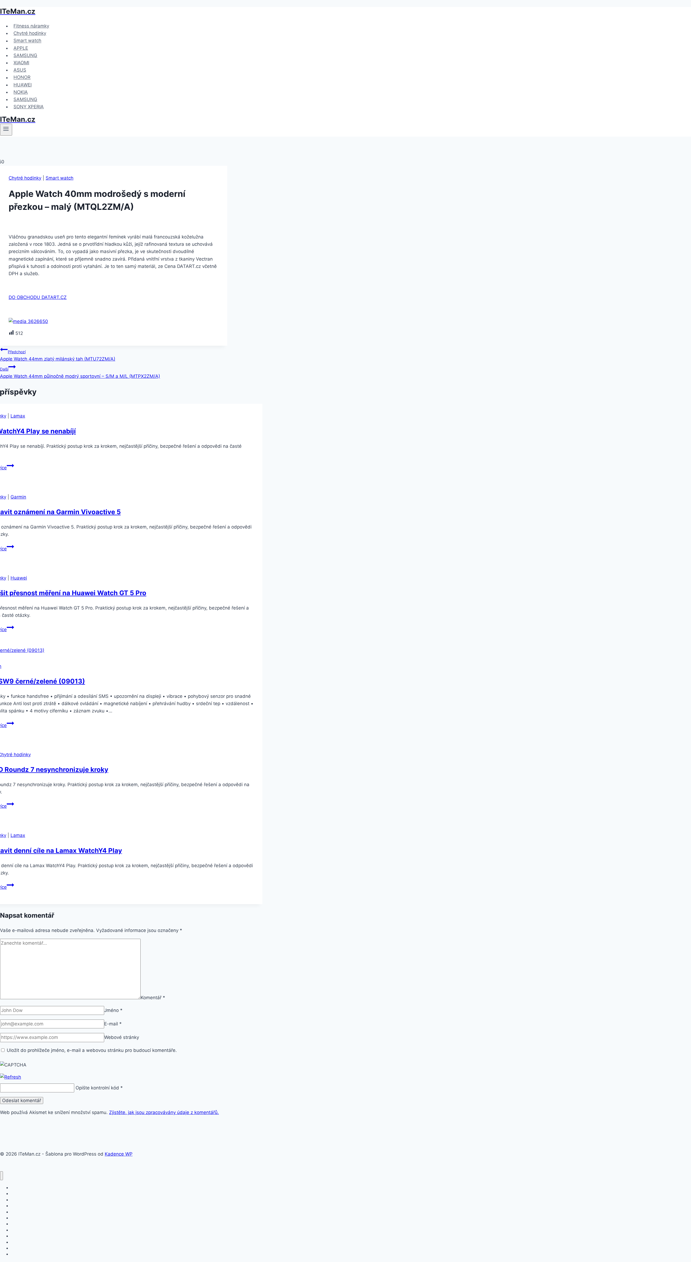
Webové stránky (121, 1037)
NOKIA (20, 92)
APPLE (20, 48)
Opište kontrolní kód (97, 1088)
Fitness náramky (31, 26)
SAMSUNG (25, 55)
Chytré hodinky (29, 33)
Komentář (153, 997)
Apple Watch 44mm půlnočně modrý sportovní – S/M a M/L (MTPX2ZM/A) (80, 373)
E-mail (113, 1024)
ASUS (19, 70)
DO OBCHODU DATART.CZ (38, 297)
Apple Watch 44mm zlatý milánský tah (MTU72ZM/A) (57, 355)
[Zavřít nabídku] (1, 1175)
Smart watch (27, 40)
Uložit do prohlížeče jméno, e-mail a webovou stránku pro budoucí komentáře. (92, 1050)
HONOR (22, 77)
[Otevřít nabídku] (6, 130)
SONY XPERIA (28, 106)
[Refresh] (10, 1077)
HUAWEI (22, 85)
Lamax (18, 416)
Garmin (18, 497)
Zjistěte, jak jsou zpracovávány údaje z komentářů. (164, 1112)
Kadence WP (119, 1154)
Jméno (113, 1010)
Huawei (19, 578)
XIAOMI (21, 62)
